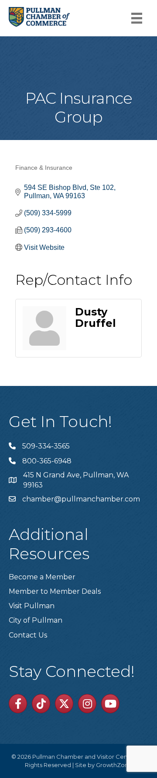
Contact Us (28, 635)
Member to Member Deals (55, 591)
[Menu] (136, 18)
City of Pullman (35, 620)
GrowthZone (114, 764)
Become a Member (42, 577)
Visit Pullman (32, 606)
